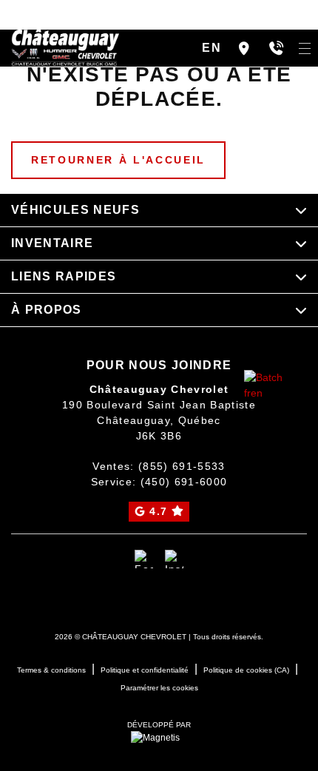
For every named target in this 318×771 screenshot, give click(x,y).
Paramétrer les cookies (159, 688)
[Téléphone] (276, 48)
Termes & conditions (51, 670)
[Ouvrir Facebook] (144, 559)
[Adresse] (244, 48)
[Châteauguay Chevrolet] (65, 47)
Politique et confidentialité (145, 670)
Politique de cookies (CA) (246, 670)
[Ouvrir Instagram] (174, 559)
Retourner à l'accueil (118, 160)
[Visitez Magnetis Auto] (159, 737)
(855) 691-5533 (182, 466)
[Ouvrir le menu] (305, 48)
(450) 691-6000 (184, 482)
